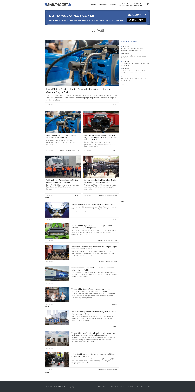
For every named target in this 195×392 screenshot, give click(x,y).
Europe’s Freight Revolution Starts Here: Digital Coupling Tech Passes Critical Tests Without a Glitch (100, 137)
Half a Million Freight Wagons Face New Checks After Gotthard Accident (134, 57)
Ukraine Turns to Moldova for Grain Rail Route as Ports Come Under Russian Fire (134, 72)
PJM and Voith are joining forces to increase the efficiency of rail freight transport (93, 355)
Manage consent (101, 386)
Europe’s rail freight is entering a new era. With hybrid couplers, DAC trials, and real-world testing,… (62, 187)
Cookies (132, 386)
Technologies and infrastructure (69, 150)
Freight (115, 104)
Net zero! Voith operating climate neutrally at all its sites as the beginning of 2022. (94, 313)
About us (140, 386)
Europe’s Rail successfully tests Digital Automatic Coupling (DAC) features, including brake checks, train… (99, 144)
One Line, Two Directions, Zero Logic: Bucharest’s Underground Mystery (132, 49)
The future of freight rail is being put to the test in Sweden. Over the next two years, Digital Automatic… (100, 187)
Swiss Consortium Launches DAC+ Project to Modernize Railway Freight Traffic (93, 269)
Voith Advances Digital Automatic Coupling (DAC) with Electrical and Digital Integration (92, 226)
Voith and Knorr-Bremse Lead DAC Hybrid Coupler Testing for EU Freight (62, 181)
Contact (147, 386)
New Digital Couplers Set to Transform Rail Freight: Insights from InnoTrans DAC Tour (94, 248)
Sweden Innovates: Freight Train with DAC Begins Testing (93, 204)
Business (114, 304)
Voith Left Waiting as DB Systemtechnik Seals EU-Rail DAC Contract (61, 136)
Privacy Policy (124, 386)
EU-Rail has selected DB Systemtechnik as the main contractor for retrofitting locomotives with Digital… (62, 142)
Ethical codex (113, 386)
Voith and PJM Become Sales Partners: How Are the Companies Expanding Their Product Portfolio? (91, 290)
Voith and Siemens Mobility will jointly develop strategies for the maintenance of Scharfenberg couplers (93, 334)
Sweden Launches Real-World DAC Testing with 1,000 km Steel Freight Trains (100, 181)
